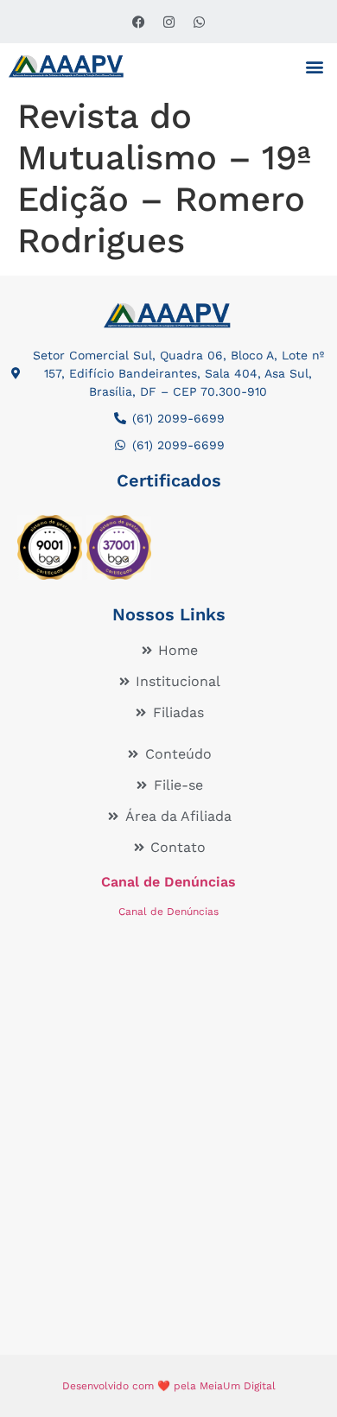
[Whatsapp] (199, 22)
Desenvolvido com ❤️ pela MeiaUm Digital (169, 1386)
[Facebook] (138, 22)
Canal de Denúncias (168, 882)
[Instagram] (168, 22)
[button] (314, 66)
